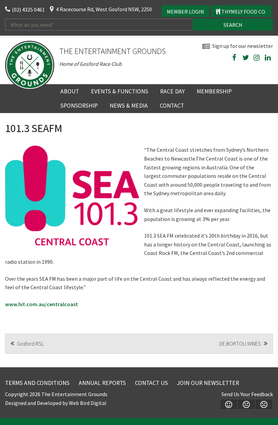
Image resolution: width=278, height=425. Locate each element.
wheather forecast (269, 73)
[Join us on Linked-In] (268, 58)
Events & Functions (119, 91)
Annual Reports (102, 383)
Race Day (172, 91)
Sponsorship (79, 105)
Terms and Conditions (37, 383)
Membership (214, 91)
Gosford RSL (30, 343)
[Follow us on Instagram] (257, 58)
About (69, 91)
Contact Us (151, 383)
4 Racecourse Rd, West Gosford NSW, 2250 (104, 9)
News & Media (129, 105)
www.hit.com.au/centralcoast (41, 304)
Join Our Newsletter (208, 383)
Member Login (185, 11)
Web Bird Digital (87, 403)
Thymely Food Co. (243, 11)
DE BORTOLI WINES (240, 343)
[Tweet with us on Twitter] (245, 58)
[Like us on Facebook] (234, 58)
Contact (172, 105)
